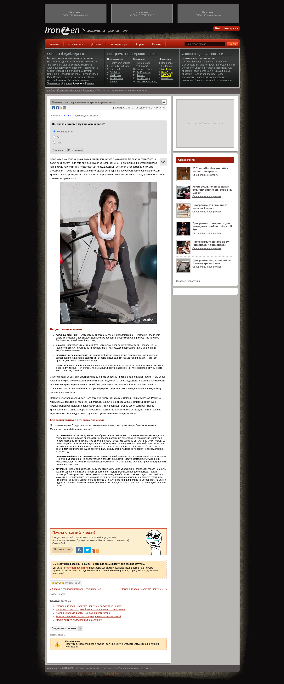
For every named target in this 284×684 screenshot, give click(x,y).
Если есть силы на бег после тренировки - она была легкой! (88, 616)
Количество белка (203, 71)
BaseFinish (167, 78)
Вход (218, 28)
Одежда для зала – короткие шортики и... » (143, 589)
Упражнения (75, 44)
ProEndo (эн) (144, 72)
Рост (49, 77)
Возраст (57, 77)
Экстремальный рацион (195, 64)
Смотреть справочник (188, 281)
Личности (61, 80)
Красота (89, 83)
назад (53, 594)
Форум (140, 44)
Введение (63, 61)
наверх (61, 594)
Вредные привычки (78, 80)
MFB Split (166, 75)
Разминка (86, 64)
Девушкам (78, 83)
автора (107, 668)
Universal (115, 69)
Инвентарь (74, 64)
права (79, 668)
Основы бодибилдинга (65, 54)
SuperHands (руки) (147, 81)
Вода (95, 74)
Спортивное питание (75, 77)
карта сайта (92, 668)
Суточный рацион (192, 61)
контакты (146, 668)
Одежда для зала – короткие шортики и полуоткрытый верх (89, 606)
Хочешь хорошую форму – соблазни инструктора (83, 613)
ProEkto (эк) (141, 66)
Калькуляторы (119, 44)
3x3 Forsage (143, 78)
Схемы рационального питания (207, 54)
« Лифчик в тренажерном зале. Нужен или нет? (76, 589)
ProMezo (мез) (144, 69)
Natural (113, 81)
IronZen (51, 90)
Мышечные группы (81, 71)
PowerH (141, 75)
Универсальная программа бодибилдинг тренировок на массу (212, 189)
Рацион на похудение (215, 61)
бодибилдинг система (86, 115)
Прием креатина (204, 80)
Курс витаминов (222, 80)
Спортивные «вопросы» (83, 61)
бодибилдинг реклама (126, 668)
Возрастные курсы (206, 77)
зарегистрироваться (76, 567)
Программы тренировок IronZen (132, 54)
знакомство (158, 107)
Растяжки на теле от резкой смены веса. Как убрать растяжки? (90, 609)
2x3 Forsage (116, 78)
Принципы (53, 74)
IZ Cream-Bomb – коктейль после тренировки (210, 170)
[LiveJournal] (102, 551)
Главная (54, 44)
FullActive (115, 72)
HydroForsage (143, 63)
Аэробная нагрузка (57, 68)
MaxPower (115, 75)
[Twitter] (87, 550)
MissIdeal (166, 69)
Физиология (75, 68)
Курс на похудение (219, 64)
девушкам (145, 107)
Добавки (96, 44)
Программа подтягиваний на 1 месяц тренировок (211, 261)
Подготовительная (120, 63)
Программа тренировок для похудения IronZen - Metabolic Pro (212, 226)
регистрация (231, 28)
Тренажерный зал (57, 64)
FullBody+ (125, 66)
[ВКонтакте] (79, 550)
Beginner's (167, 63)
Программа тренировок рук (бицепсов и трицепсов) (211, 243)
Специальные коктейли (205, 175)
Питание (86, 74)
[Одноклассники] (97, 551)
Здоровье (66, 83)
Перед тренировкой (204, 74)
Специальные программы (206, 196)
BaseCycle (167, 72)
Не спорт (52, 61)
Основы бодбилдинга (69, 90)
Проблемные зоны (70, 74)
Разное (156, 44)
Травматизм (53, 83)
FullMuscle (167, 66)
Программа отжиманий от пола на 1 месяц (210, 206)
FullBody (114, 66)
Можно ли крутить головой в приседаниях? (79, 620)
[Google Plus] (93, 551)
